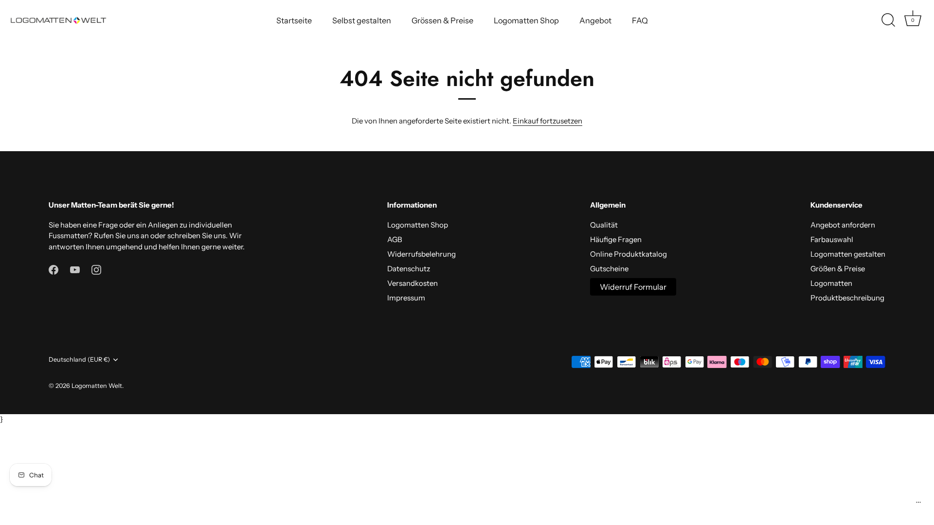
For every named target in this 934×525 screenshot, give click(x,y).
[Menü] (918, 504)
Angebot (595, 20)
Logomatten (831, 283)
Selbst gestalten (361, 20)
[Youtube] (75, 269)
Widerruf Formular (633, 287)
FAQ (640, 20)
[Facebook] (53, 269)
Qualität (604, 224)
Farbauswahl (831, 239)
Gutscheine (609, 268)
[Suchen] (888, 20)
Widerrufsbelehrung (421, 254)
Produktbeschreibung (847, 297)
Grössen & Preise (442, 20)
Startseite (294, 20)
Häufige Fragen (616, 239)
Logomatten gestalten (847, 254)
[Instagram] (96, 269)
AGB (394, 239)
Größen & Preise (837, 268)
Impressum (406, 297)
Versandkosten (412, 283)
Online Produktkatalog (628, 254)
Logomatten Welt (97, 385)
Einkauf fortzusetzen (547, 120)
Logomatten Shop (526, 20)
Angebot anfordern (842, 224)
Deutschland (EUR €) (79, 359)
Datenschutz (408, 268)
